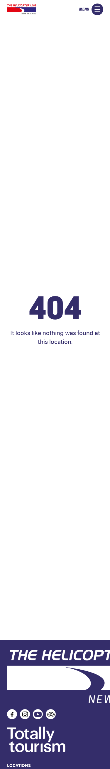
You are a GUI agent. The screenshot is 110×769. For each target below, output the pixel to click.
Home (55, 358)
